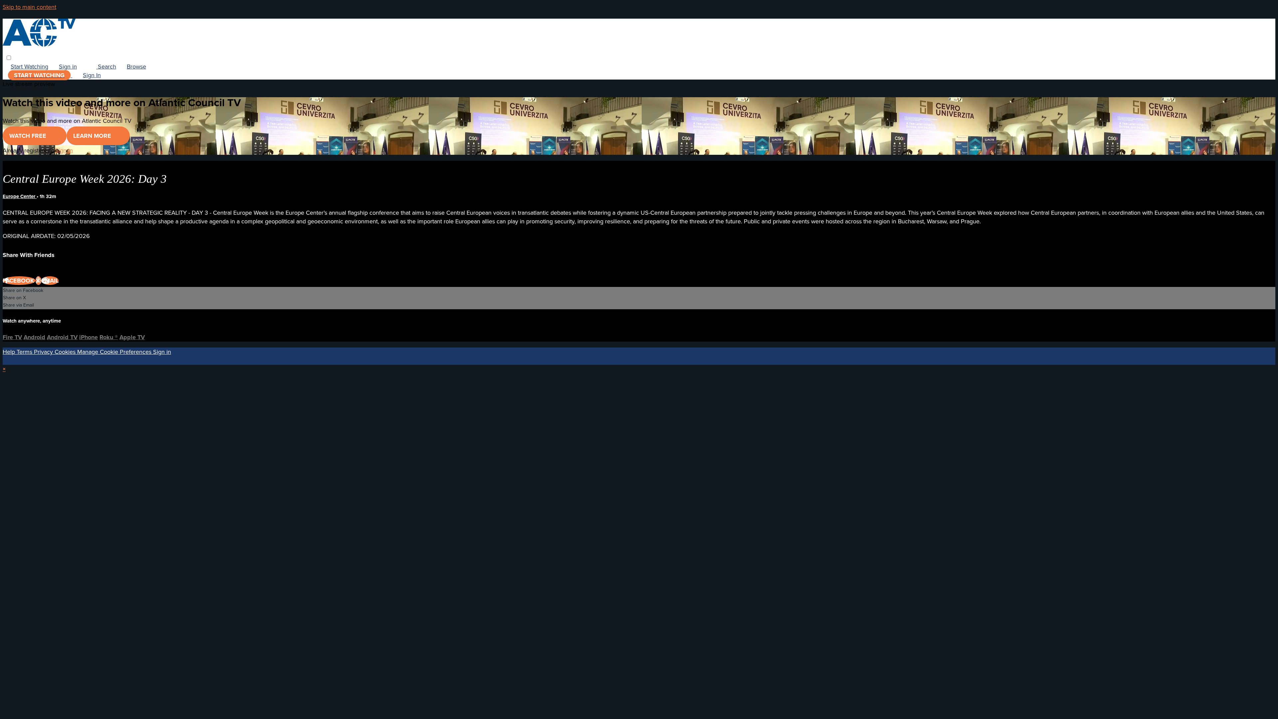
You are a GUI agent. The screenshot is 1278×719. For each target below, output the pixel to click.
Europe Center (20, 196)
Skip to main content (29, 7)
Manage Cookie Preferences (115, 352)
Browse (136, 66)
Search (106, 66)
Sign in (68, 66)
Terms (25, 352)
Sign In (92, 75)
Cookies (66, 352)
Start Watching (29, 66)
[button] (9, 58)
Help (10, 352)
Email (50, 280)
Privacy (44, 352)
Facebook (19, 280)
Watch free (28, 135)
